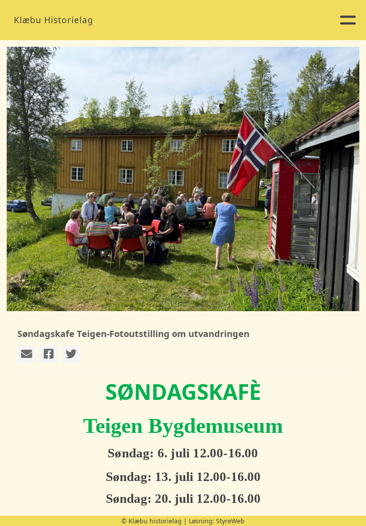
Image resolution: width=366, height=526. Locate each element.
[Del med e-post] (26, 354)
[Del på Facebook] (49, 354)
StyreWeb (230, 521)
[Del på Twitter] (71, 354)
